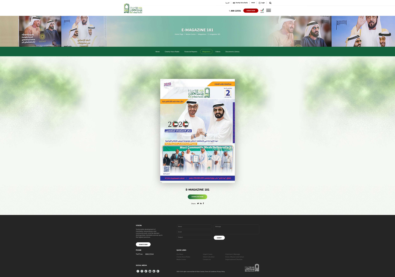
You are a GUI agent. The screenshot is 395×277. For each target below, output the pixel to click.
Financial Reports (190, 51)
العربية (227, 3)
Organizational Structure (233, 259)
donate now (251, 11)
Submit (219, 238)
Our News (180, 254)
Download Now (197, 197)
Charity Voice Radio (172, 51)
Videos (217, 51)
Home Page (179, 34)
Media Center (191, 34)
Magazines (202, 34)
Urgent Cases (207, 254)
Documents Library (232, 51)
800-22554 (236, 10)
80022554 (149, 254)
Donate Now (143, 244)
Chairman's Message (232, 254)
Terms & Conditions (211, 271)
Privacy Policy (221, 271)
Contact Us (207, 259)
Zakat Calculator (209, 257)
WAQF (253, 3)
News (158, 51)
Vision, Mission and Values (234, 257)
